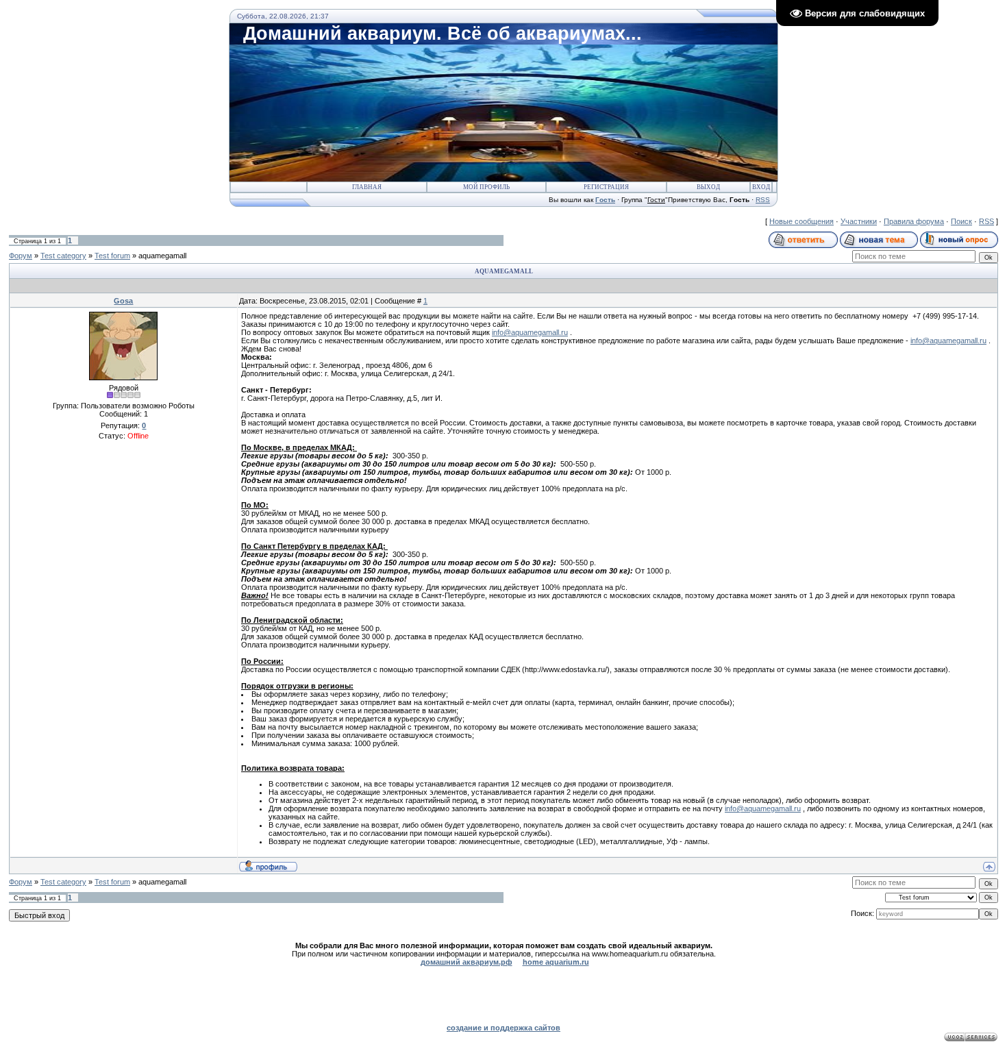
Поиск (961, 221)
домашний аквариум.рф (466, 962)
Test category (63, 255)
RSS (763, 199)
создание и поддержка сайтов (503, 1028)
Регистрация (606, 187)
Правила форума (914, 221)
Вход (761, 187)
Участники (859, 221)
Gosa (123, 301)
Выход (708, 187)
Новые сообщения (801, 221)
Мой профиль (486, 187)
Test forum (112, 255)
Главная (367, 187)
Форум (20, 255)
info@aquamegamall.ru (530, 332)
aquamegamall (162, 255)
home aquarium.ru (556, 962)
